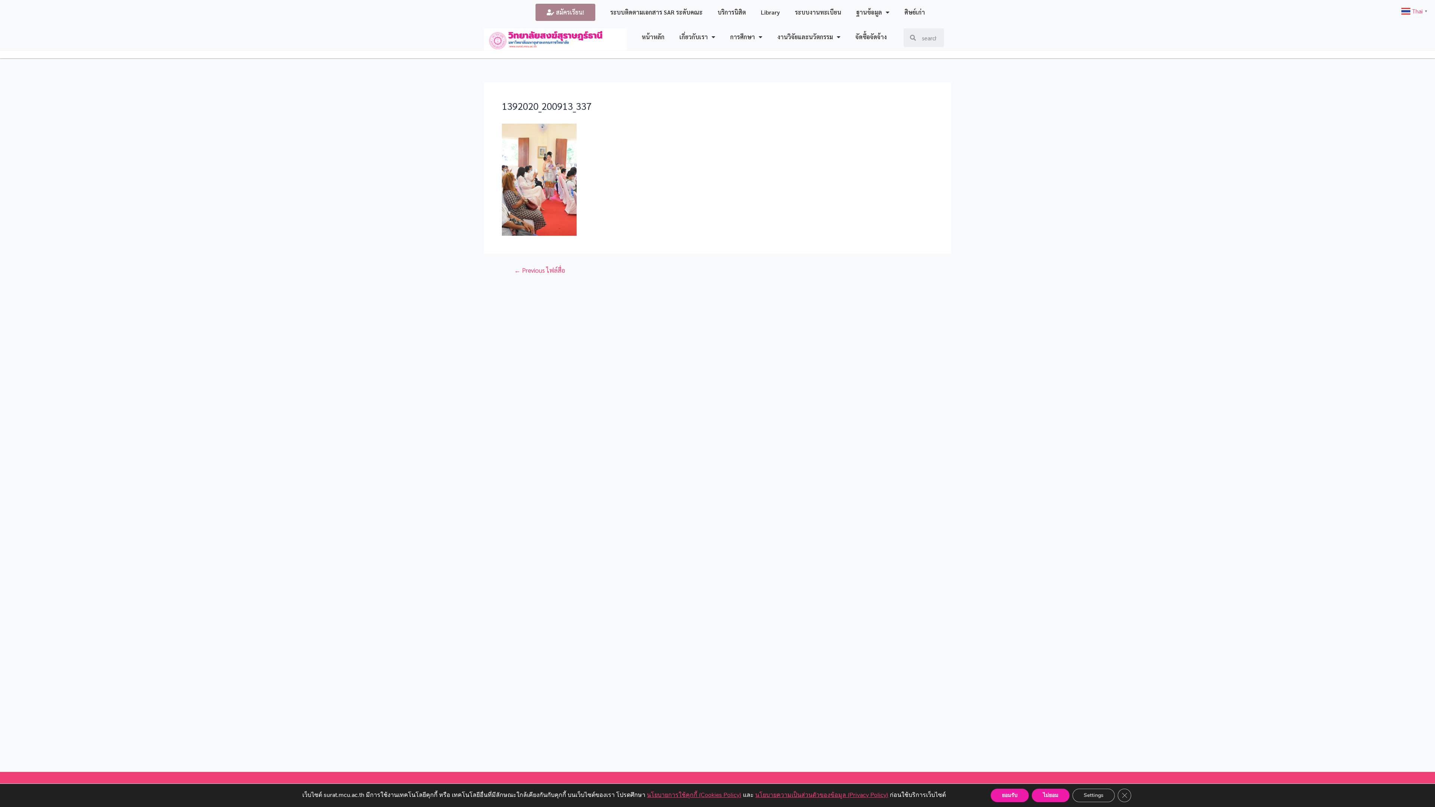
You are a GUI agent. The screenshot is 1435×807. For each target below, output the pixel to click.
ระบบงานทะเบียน (818, 12)
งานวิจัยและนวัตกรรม (805, 37)
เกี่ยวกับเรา (693, 37)
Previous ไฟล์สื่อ (539, 270)
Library (770, 12)
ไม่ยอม (1050, 795)
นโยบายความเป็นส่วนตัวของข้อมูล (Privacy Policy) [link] (821, 795)
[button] (565, 12)
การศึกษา (742, 37)
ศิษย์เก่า (914, 12)
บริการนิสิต (732, 12)
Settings (1094, 795)
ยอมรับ (1010, 795)
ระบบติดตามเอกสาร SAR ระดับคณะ (656, 12)
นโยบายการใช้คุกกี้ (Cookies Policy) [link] (694, 795)
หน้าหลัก (653, 37)
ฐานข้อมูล (869, 12)
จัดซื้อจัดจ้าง (871, 37)
